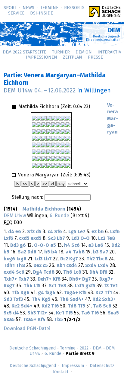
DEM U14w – (40, 91)
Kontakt (61, 372)
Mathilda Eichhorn (44, 209)
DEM (97, 348)
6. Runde (53, 354)
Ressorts (74, 8)
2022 (84, 348)
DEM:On (84, 52)
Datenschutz (102, 366)
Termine (49, 8)
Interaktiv (109, 52)
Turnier (61, 52)
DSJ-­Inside (41, 13)
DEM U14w (15, 215)
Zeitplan (72, 57)
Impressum (73, 366)
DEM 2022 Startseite (24, 52)
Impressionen (41, 57)
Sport (10, 8)
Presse (95, 57)
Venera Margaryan (112, 119)
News (28, 8)
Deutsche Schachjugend (32, 348)
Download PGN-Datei (27, 328)
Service (16, 13)
